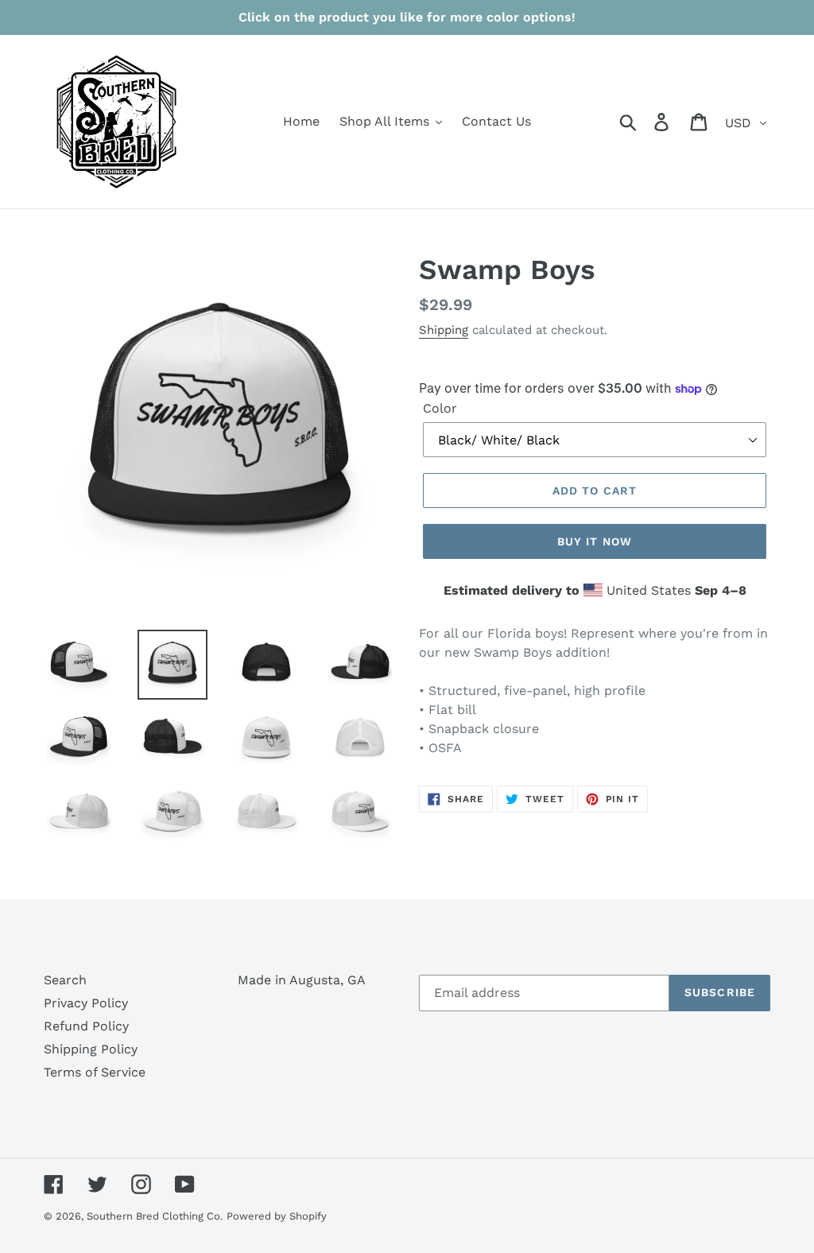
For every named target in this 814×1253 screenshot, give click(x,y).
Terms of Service (94, 1072)
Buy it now (594, 541)
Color (440, 408)
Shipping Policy (91, 1049)
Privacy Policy (86, 1003)
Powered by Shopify (277, 1216)
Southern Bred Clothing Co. (155, 1216)
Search (65, 979)
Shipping (443, 330)
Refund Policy (86, 1026)
